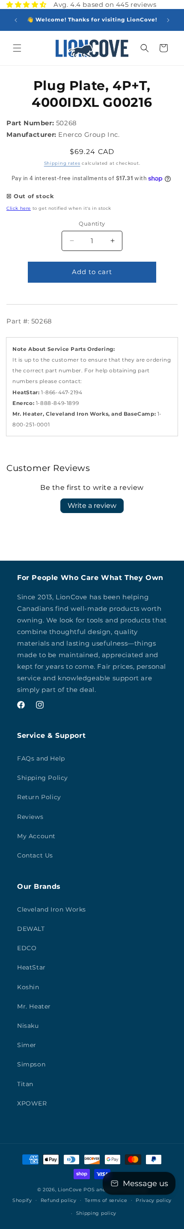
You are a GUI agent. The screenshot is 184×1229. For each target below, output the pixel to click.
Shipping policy (96, 1213)
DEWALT (31, 929)
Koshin (28, 987)
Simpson (31, 1064)
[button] (17, 48)
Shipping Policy (42, 778)
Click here (18, 208)
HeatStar (31, 967)
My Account (36, 836)
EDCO (26, 948)
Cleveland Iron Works (51, 909)
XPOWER (32, 1103)
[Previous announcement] (15, 20)
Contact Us (35, 855)
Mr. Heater (34, 1006)
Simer (26, 1045)
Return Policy (39, 797)
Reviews (30, 817)
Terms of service (106, 1200)
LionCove (70, 1190)
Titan (25, 1084)
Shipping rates (62, 163)
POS (89, 1190)
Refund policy (59, 1200)
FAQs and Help (41, 758)
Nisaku (28, 1026)
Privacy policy (154, 1200)
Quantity (92, 223)
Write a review (92, 505)
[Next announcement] (168, 20)
